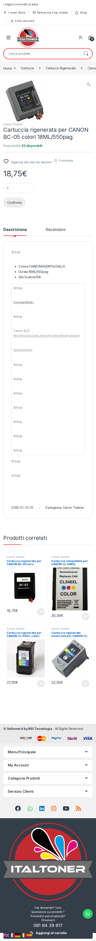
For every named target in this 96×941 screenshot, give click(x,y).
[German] (18, 935)
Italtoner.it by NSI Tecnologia (29, 729)
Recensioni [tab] (55, 230)
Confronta (66, 160)
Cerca (86, 54)
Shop (83, 12)
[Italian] (24, 935)
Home (7, 68)
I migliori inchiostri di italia (20, 4)
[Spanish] (29, 935)
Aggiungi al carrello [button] (38, 612)
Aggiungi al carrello (51, 933)
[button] (88, 84)
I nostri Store (16, 12)
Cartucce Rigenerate (61, 68)
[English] (6, 935)
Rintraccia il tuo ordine (52, 12)
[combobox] (42, 54)
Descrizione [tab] (15, 230)
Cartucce (27, 68)
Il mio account (24, 21)
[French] (12, 935)
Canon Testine (12, 124)
